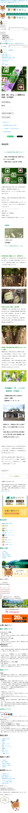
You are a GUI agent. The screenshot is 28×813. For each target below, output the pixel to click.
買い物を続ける (7, 131)
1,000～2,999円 (6, 763)
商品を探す (5, 35)
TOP (3, 63)
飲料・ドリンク (6, 745)
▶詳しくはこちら (6, 491)
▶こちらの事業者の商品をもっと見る (14, 246)
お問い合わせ (5, 60)
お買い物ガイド (6, 54)
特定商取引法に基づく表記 (8, 57)
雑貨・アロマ (5, 750)
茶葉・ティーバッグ (7, 747)
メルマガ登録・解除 (7, 781)
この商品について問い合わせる (11, 128)
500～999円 (5, 64)
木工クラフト (5, 751)
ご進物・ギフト (6, 753)
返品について (7, 122)
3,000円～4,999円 (6, 765)
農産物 (3, 740)
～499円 (4, 760)
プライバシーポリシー (7, 59)
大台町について (8, 41)
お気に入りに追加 (6, 113)
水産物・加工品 (6, 738)
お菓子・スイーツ (6, 743)
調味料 (3, 748)
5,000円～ (4, 766)
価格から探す (6, 37)
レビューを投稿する (14, 476)
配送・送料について (7, 56)
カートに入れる (6, 117)
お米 (3, 742)
